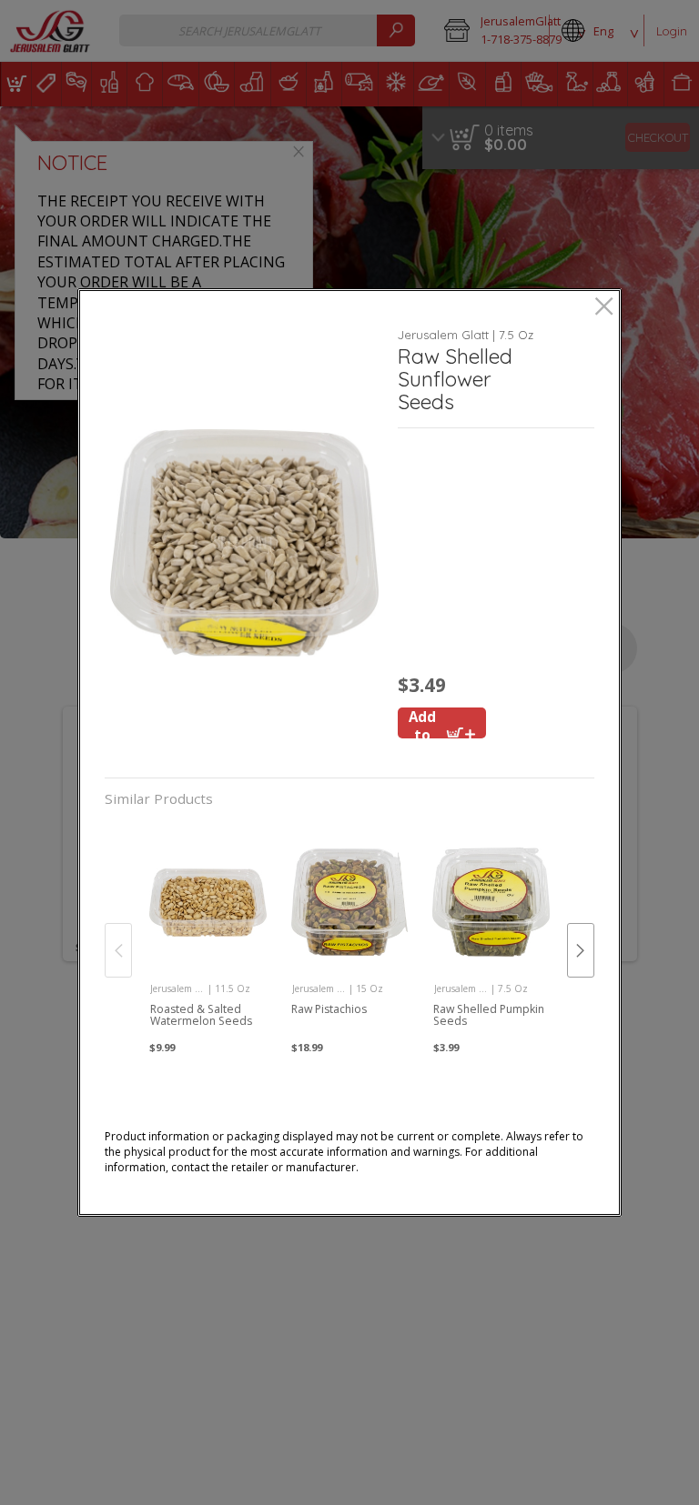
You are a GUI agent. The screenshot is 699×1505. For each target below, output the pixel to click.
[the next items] (580, 950)
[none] (208, 932)
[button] (244, 542)
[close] (603, 307)
